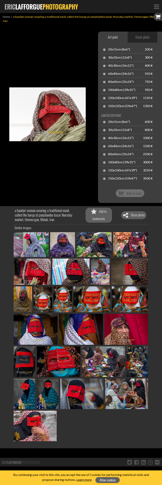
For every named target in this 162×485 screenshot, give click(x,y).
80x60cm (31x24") (121, 81)
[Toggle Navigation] (156, 6)
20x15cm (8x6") (119, 49)
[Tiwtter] (129, 462)
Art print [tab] (113, 37)
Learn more (84, 479)
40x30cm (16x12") (121, 65)
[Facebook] (136, 462)
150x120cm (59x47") (122, 106)
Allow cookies (108, 480)
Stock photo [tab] (142, 37)
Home (6, 16)
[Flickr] (157, 462)
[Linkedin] (143, 462)
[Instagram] (150, 462)
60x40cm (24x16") (121, 73)
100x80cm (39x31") (121, 90)
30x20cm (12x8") (120, 57)
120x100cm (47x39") (122, 98)
